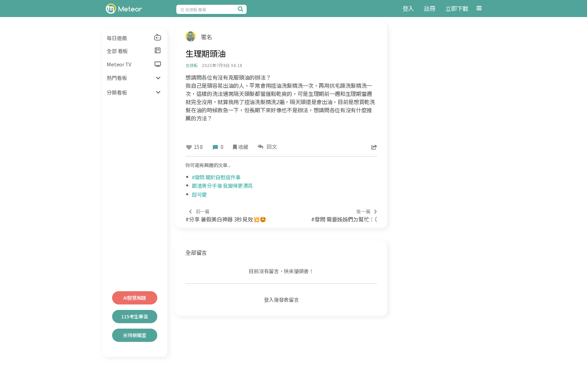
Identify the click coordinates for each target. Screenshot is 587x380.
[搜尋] (241, 8)
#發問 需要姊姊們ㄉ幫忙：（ (344, 215)
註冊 (429, 8)
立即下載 (456, 8)
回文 (271, 146)
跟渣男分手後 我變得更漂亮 (222, 185)
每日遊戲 (117, 38)
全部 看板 (117, 50)
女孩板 (191, 65)
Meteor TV (119, 64)
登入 (408, 8)
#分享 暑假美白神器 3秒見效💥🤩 (225, 215)
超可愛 (199, 194)
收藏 (243, 146)
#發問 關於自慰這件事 (216, 177)
